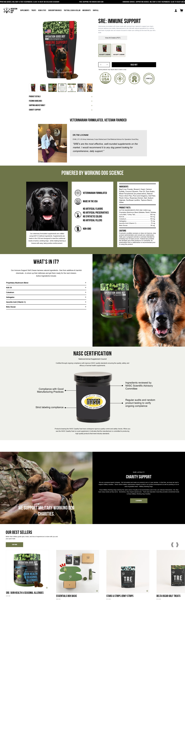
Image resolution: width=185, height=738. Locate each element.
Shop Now (14, 544)
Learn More (139, 500)
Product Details (35, 97)
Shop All (96, 10)
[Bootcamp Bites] (127, 571)
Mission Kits (86, 10)
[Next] (89, 51)
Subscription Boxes (55, 10)
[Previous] (32, 51)
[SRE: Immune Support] (33, 87)
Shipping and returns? (37, 105)
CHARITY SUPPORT (35, 110)
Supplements (24, 10)
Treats (33, 10)
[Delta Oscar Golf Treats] (77, 571)
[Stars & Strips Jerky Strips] (27, 571)
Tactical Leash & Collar (72, 10)
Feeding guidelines (35, 101)
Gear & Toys (42, 10)
